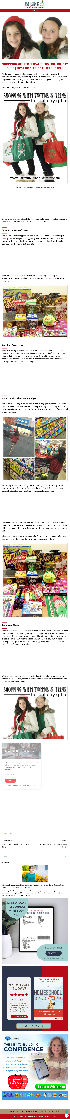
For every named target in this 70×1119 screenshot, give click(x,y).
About (12, 1111)
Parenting (7, 833)
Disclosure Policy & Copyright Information (39, 1111)
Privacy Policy (20, 1111)
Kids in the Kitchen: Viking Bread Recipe (54, 844)
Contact (57, 1111)
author (43, 885)
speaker (48, 885)
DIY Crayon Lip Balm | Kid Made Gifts (15, 844)
